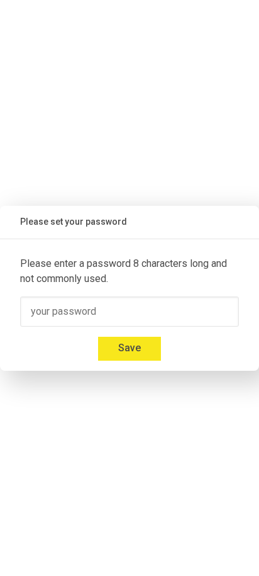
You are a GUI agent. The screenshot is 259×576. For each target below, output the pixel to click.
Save (129, 348)
